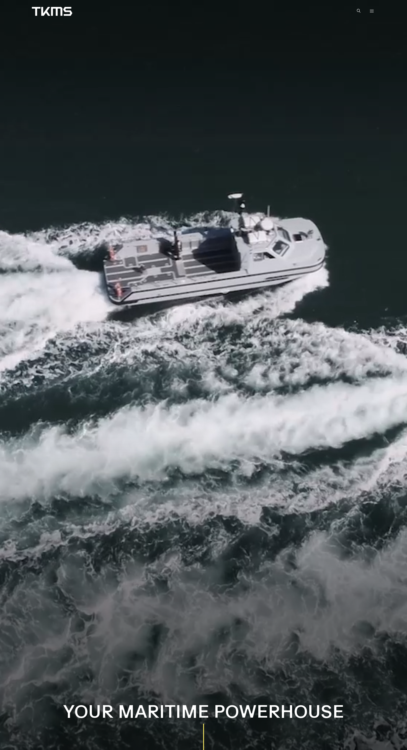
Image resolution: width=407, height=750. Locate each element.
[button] (360, 11)
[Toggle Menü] (372, 11)
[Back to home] (52, 11)
